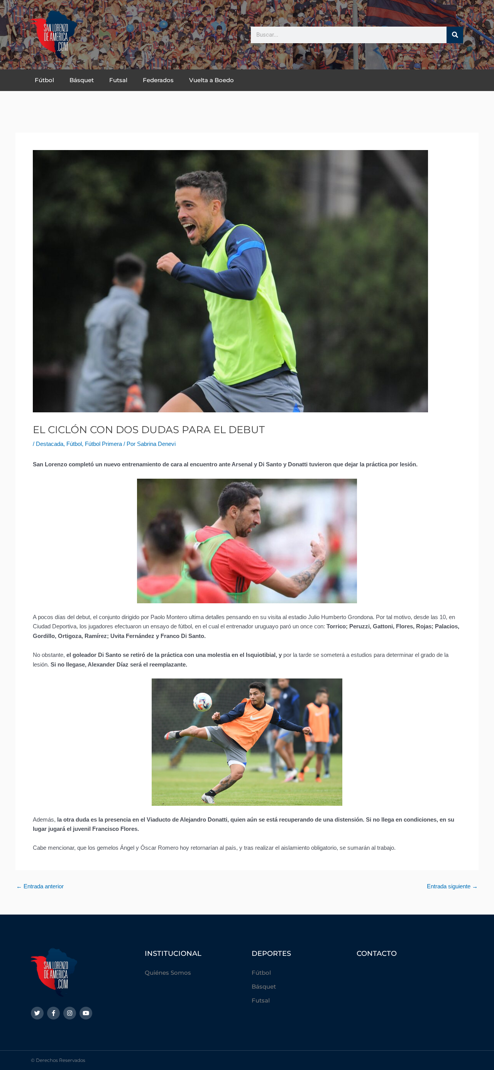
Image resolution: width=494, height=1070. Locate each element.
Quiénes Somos (168, 972)
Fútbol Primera (103, 443)
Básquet (81, 80)
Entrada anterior (40, 886)
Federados (158, 80)
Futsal (118, 80)
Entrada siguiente (452, 886)
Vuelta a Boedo (211, 80)
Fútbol (44, 80)
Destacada (49, 443)
